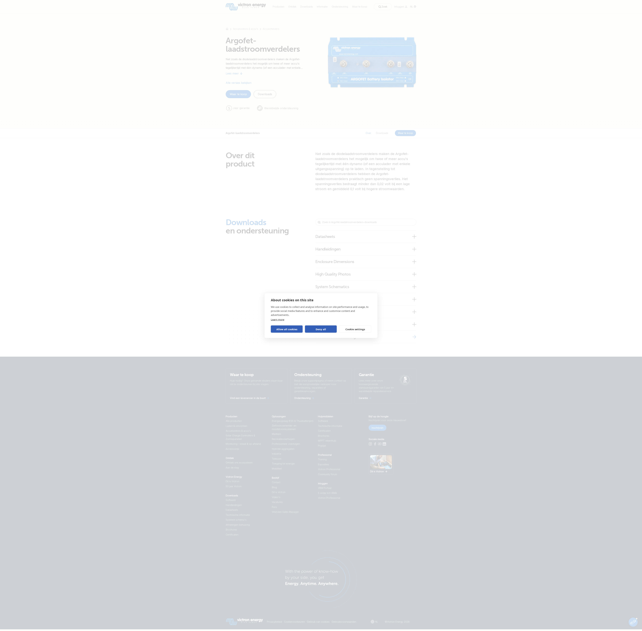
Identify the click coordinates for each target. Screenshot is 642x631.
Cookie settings (355, 329)
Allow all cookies (286, 329)
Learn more (277, 319)
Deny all (321, 329)
